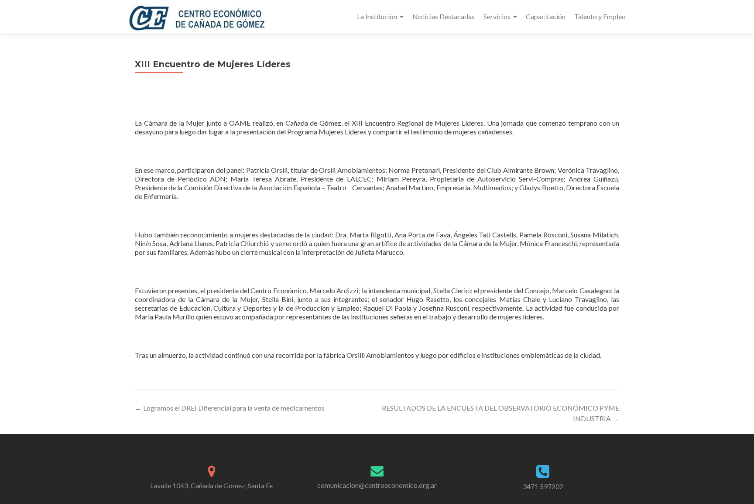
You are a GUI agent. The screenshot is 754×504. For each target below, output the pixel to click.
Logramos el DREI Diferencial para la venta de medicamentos (230, 408)
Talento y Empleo (600, 16)
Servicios (497, 16)
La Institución (377, 16)
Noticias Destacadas (443, 16)
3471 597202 (543, 486)
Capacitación (546, 16)
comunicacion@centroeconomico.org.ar (377, 485)
